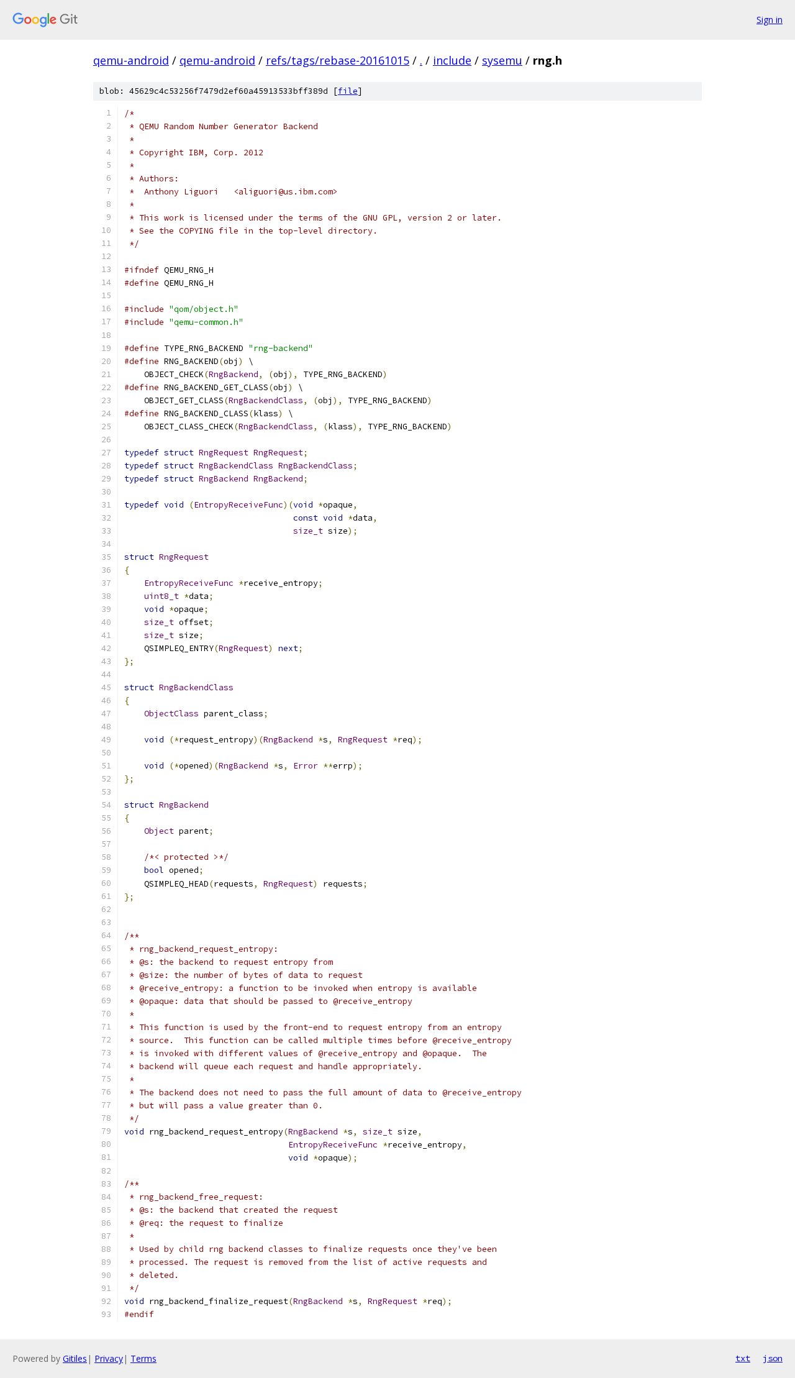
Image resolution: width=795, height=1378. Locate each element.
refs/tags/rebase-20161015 (337, 60)
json (773, 1358)
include (452, 60)
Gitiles (75, 1358)
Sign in (769, 19)
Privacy (108, 1358)
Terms (143, 1358)
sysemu (502, 60)
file (348, 91)
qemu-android (131, 60)
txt (742, 1358)
